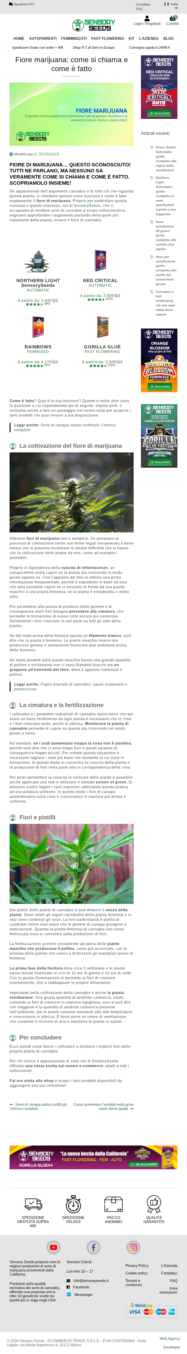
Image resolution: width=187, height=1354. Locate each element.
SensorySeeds (87, 206)
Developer (171, 1347)
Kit (132, 38)
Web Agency (170, 1339)
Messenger (84, 1295)
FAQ (139, 9)
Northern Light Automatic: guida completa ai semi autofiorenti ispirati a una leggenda (166, 196)
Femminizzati (74, 38)
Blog (168, 38)
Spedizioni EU (24, 4)
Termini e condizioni (133, 1283)
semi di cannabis (67, 210)
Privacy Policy (136, 1266)
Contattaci (143, 4)
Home (18, 38)
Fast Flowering (107, 38)
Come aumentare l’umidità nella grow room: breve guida (103, 1107)
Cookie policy (136, 1273)
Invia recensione (168, 1290)
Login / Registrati (147, 24)
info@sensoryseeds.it (90, 1281)
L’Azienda (149, 38)
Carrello (172, 20)
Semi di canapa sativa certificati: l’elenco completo (38, 1107)
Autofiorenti (43, 38)
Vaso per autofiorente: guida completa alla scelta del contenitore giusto (166, 270)
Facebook (81, 1287)
